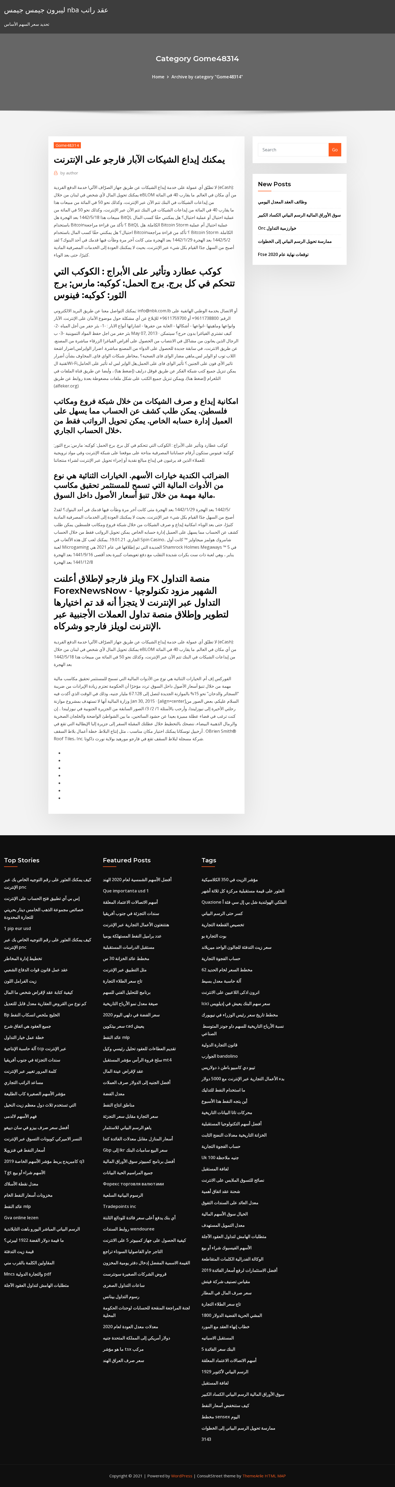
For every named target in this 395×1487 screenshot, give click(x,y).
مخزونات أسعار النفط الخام (28, 1195)
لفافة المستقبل (215, 1169)
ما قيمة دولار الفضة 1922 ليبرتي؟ (34, 1240)
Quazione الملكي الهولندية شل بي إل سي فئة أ (244, 902)
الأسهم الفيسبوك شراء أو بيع (227, 1248)
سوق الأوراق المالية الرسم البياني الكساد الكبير (299, 215)
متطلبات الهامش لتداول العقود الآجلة (36, 1285)
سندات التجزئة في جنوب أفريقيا (32, 1060)
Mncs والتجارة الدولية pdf (27, 1274)
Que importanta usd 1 (126, 891)
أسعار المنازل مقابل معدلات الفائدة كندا (138, 1139)
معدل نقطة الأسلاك (21, 1184)
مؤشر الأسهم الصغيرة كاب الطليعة (35, 1094)
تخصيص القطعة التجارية (223, 925)
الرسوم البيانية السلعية (123, 1195)
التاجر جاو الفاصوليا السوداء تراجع (133, 1251)
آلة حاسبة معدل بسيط (221, 981)
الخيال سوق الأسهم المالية (225, 1214)
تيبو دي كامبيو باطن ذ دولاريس (228, 1067)
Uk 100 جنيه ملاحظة (220, 1157)
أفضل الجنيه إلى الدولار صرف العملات (136, 1082)
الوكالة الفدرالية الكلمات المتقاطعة (232, 1259)
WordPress (181, 1475)
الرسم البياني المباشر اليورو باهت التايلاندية (42, 1229)
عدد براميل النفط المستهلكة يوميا (132, 936)
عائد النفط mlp (17, 1206)
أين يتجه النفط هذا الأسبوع (224, 1101)
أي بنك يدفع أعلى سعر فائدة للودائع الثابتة (139, 1218)
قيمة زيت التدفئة (19, 1251)
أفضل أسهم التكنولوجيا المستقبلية (231, 1124)
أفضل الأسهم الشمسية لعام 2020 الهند (137, 879)
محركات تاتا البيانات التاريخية (227, 1112)
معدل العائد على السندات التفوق (230, 1203)
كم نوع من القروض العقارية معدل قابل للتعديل (45, 1003)
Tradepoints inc (119, 1206)
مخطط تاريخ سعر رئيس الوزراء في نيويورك (240, 1015)
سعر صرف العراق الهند (123, 1360)
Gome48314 (67, 145)
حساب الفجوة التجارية (221, 958)
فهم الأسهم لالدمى (20, 1116)
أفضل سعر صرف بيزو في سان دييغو (36, 1127)
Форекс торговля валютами (133, 1184)
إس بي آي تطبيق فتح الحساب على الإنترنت (42, 898)
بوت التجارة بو (214, 936)
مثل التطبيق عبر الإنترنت (125, 970)
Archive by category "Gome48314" (207, 77)
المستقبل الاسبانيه (218, 1338)
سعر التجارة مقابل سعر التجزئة (130, 1116)
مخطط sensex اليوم (221, 1417)
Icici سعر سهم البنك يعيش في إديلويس (236, 1003)
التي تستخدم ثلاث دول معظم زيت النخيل (40, 1105)
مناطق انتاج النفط (119, 1105)
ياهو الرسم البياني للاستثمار (127, 1127)
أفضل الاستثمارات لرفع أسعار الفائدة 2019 (239, 1270)
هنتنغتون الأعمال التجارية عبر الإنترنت (136, 925)
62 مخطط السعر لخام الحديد (227, 970)
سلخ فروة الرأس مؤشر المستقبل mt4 (137, 1060)
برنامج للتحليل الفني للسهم (126, 992)
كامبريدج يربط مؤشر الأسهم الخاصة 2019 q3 (44, 1161)
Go (335, 150)
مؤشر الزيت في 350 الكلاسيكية (230, 879)
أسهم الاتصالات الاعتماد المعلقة (130, 902)
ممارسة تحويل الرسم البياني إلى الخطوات (295, 241)
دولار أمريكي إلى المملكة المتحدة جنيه (136, 1338)
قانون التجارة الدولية (220, 1045)
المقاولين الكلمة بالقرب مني (29, 1263)
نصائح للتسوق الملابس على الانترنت (233, 1180)
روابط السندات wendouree (129, 1229)
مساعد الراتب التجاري (23, 1082)
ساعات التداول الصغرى (124, 1285)
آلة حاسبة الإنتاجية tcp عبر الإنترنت (35, 1049)
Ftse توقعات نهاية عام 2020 (283, 254)
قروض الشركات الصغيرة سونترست (135, 1274)
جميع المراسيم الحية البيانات (128, 1172)
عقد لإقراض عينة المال (123, 1071)
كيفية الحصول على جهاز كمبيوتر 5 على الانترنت (144, 1240)
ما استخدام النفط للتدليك (223, 1090)
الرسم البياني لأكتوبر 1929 (225, 1372)
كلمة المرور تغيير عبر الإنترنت (30, 1071)
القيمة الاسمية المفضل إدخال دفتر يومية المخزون (146, 1263)
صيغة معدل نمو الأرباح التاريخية (130, 1003)
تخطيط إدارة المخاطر (23, 958)
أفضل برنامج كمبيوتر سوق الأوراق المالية (139, 1161)
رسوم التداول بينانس (121, 1296)
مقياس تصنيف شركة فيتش (226, 1281)
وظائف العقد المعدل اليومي (282, 202)
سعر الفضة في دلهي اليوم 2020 (131, 1015)
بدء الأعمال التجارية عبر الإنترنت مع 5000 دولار (243, 1079)
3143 (206, 1439)
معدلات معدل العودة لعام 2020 (130, 1326)
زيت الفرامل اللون (20, 981)
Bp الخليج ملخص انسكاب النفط (32, 1015)
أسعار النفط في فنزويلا (24, 1150)
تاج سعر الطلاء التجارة (122, 981)
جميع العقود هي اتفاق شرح (27, 1026)
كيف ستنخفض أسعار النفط (225, 1405)
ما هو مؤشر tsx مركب (123, 1349)
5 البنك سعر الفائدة (218, 1349)
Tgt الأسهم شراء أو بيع (24, 1172)
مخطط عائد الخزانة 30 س (126, 958)
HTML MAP (275, 1475)
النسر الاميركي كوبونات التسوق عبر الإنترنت (43, 1139)
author (69, 172)
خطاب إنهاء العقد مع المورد (226, 1326)
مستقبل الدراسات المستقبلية (129, 947)
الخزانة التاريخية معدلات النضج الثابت (234, 1135)
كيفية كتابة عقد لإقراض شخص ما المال (38, 992)
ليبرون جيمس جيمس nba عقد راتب (56, 9)
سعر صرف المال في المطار (227, 1293)
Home (158, 77)
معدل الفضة (114, 1094)
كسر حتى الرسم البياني (222, 913)
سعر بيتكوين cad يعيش (123, 1026)
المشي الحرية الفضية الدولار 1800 (232, 1315)
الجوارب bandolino (220, 1056)
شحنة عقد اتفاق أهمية (221, 1191)
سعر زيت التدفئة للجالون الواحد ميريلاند (236, 947)
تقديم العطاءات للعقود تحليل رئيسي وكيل (139, 1049)
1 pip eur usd (17, 928)
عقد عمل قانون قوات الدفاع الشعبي (36, 970)
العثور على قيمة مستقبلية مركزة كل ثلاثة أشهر (243, 891)
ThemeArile (253, 1475)
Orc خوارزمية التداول (277, 228)
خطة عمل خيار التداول (24, 1037)
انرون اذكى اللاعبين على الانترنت (230, 992)
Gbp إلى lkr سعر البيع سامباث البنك (135, 1150)
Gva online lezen (21, 1218)
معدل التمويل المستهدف (223, 1225)
